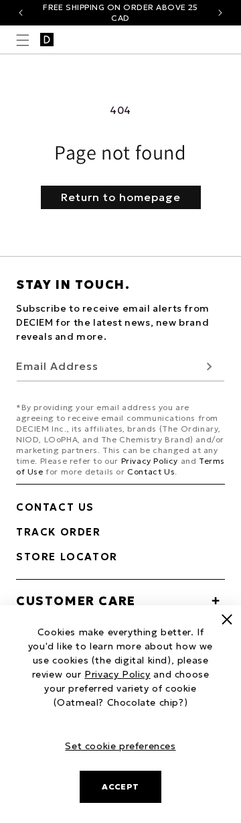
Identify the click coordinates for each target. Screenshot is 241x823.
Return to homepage (121, 197)
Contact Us (151, 471)
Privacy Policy (149, 461)
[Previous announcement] (20, 12)
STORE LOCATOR (67, 556)
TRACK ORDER (58, 531)
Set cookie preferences (120, 746)
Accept (120, 786)
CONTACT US (55, 507)
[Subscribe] (209, 366)
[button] (22, 40)
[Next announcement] (220, 12)
